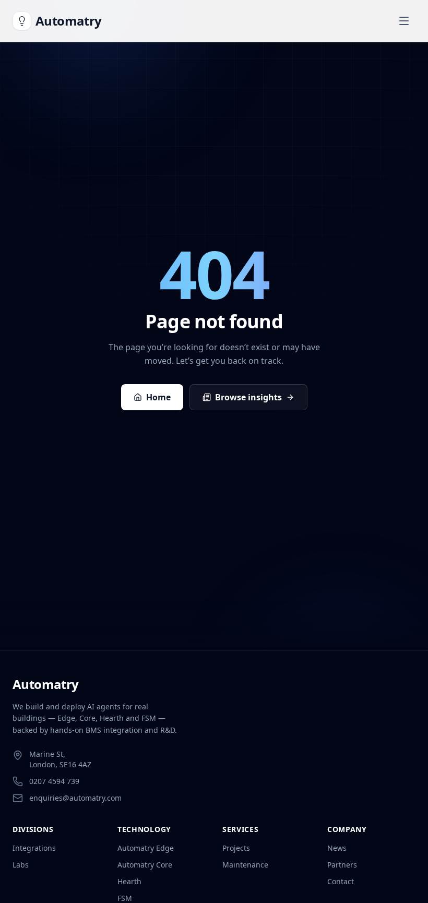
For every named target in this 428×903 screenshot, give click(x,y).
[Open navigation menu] (404, 20)
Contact (340, 881)
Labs (21, 865)
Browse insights (248, 397)
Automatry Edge (145, 848)
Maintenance (245, 865)
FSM (124, 898)
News (337, 848)
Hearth (129, 881)
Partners (342, 865)
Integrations (34, 848)
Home (158, 397)
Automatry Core (144, 865)
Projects (236, 848)
